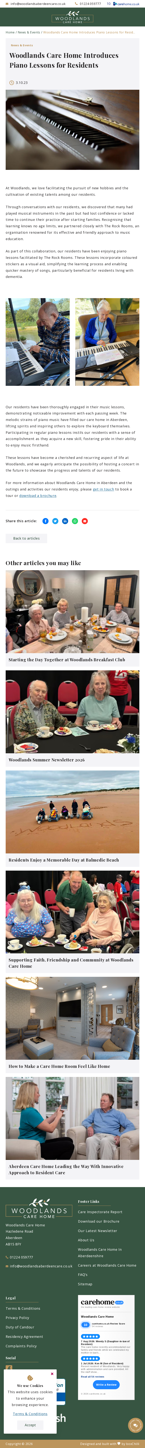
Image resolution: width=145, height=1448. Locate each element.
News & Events (29, 32)
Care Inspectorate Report (100, 1212)
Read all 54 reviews (92, 1376)
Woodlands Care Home (97, 1316)
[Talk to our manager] (135, 1425)
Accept (30, 1425)
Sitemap (85, 1284)
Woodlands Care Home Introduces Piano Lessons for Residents (89, 32)
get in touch (103, 489)
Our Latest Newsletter (97, 1230)
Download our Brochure (98, 1221)
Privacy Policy (17, 1317)
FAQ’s (82, 1274)
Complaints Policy (21, 1346)
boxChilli (132, 1444)
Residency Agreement (24, 1336)
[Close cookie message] (52, 1374)
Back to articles (26, 538)
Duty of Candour (20, 1327)
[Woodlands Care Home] (72, 17)
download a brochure (37, 495)
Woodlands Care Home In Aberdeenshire (100, 1252)
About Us (86, 1240)
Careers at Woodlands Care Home (107, 1265)
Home (10, 32)
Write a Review (106, 1384)
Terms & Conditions (23, 1308)
